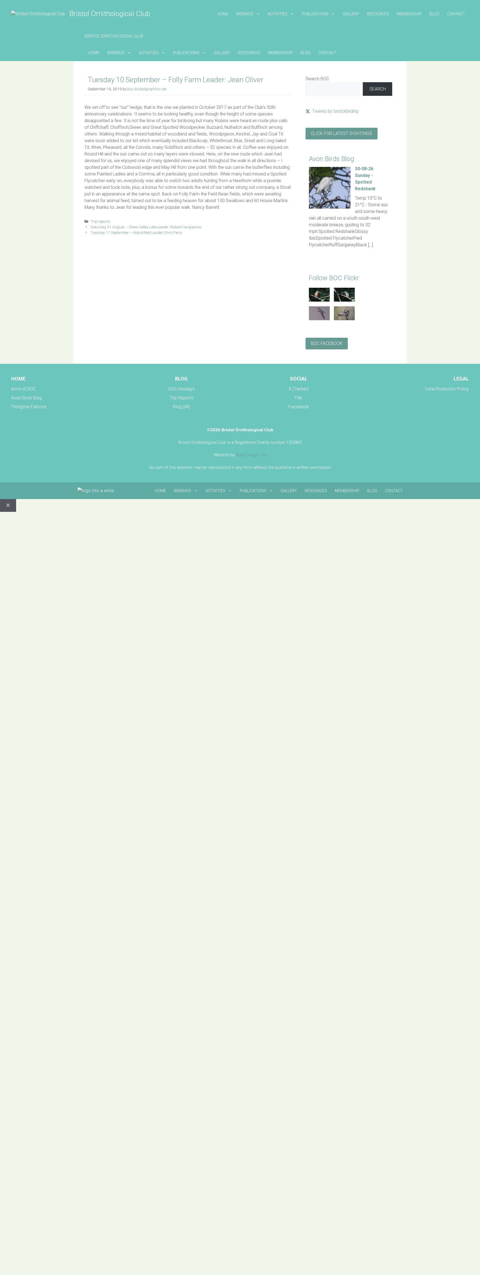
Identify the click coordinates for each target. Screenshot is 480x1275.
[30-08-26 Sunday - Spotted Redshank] (330, 207)
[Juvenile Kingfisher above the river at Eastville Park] (319, 300)
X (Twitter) (299, 389)
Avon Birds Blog (26, 397)
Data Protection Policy (447, 389)
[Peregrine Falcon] (319, 318)
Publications (315, 14)
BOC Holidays (181, 389)
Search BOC (317, 78)
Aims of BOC (23, 389)
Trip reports (100, 221)
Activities (278, 14)
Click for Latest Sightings (341, 133)
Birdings (244, 14)
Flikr (298, 397)
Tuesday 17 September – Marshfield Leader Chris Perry (136, 232)
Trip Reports (181, 397)
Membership (409, 14)
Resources (378, 14)
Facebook (299, 406)
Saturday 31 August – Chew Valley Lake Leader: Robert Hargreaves (146, 227)
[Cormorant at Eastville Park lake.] (344, 318)
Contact (456, 14)
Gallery (351, 14)
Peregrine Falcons (28, 406)
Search (377, 89)
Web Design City (251, 454)
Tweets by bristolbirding (335, 111)
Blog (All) (181, 406)
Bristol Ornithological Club (109, 13)
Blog (434, 14)
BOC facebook (326, 343)
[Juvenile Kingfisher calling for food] (344, 300)
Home (222, 14)
